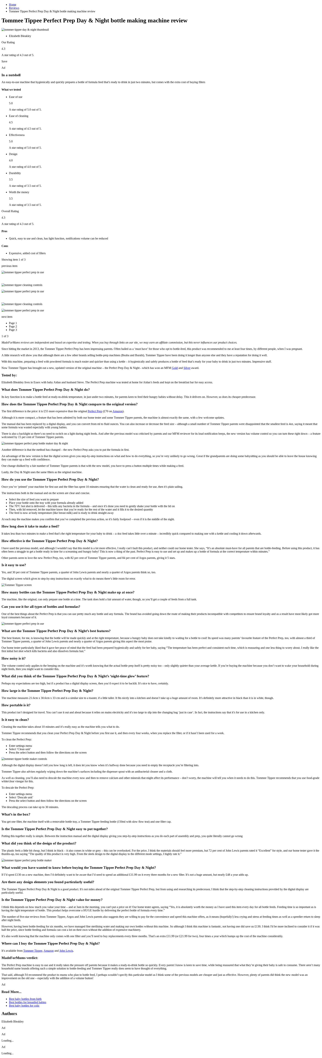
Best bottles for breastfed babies (27, 1002)
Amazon (118, 411)
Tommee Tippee (32, 950)
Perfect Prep (95, 411)
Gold (175, 367)
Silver (187, 367)
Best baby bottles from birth (25, 998)
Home (12, 4)
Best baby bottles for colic (24, 1005)
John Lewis (66, 950)
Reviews (14, 8)
